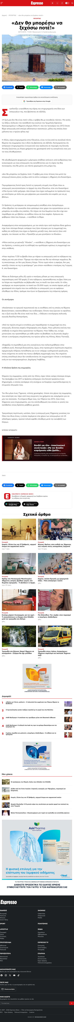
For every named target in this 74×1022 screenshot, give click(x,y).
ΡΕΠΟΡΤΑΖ (37, 18)
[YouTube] (14, 975)
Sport (2, 924)
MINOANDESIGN (40, 1017)
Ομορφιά (3, 932)
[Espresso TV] (62, 3)
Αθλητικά (3, 945)
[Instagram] (5, 975)
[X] (10, 975)
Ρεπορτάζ (3, 913)
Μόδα (2, 938)
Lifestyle (4, 929)
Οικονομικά (4, 947)
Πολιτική (3, 916)
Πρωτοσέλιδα (5, 942)
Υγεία (2, 934)
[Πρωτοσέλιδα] (52, 3)
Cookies (31, 1012)
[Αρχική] (8, 902)
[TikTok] (18, 975)
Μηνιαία (41, 936)
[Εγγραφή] (71, 1003)
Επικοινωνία (42, 959)
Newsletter (3, 959)
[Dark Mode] (67, 3)
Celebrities (41, 913)
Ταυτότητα (41, 957)
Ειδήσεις (3, 910)
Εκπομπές (41, 945)
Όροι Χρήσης (42, 961)
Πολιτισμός (43, 924)
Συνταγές (3, 936)
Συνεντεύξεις (42, 947)
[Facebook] (1, 975)
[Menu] (1, 3)
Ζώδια (40, 929)
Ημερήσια (41, 932)
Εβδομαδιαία (42, 934)
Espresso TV (43, 942)
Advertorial (4, 957)
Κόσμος (2, 918)
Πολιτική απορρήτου (45, 963)
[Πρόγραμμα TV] (57, 3)
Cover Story (4, 920)
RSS (1, 961)
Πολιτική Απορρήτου (20, 1012)
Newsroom (37, 32)
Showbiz (41, 910)
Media (40, 918)
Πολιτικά (3, 949)
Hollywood (41, 916)
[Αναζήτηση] (72, 3)
